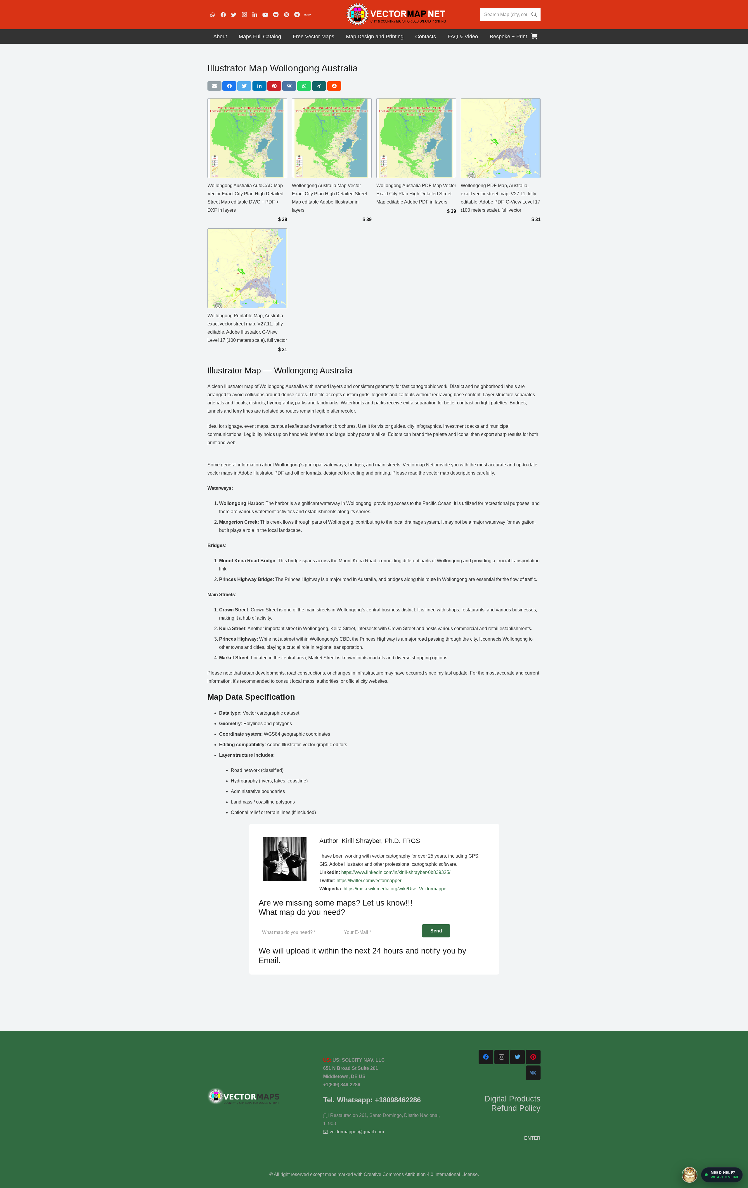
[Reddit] (276, 14)
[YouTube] (265, 14)
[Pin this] (274, 86)
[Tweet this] (244, 86)
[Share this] (229, 86)
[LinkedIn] (255, 14)
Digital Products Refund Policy (512, 1103)
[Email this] (214, 86)
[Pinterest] (286, 14)
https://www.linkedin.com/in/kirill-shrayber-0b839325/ (395, 872)
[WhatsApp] (212, 14)
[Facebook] (223, 14)
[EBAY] (307, 14)
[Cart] (534, 36)
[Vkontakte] (533, 1072)
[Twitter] (233, 14)
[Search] (534, 14)
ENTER (532, 1138)
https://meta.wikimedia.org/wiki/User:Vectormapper (396, 888)
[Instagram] (244, 14)
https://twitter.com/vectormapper (369, 880)
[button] (722, 1174)
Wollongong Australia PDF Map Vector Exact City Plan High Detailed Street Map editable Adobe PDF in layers (416, 193)
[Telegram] (297, 14)
